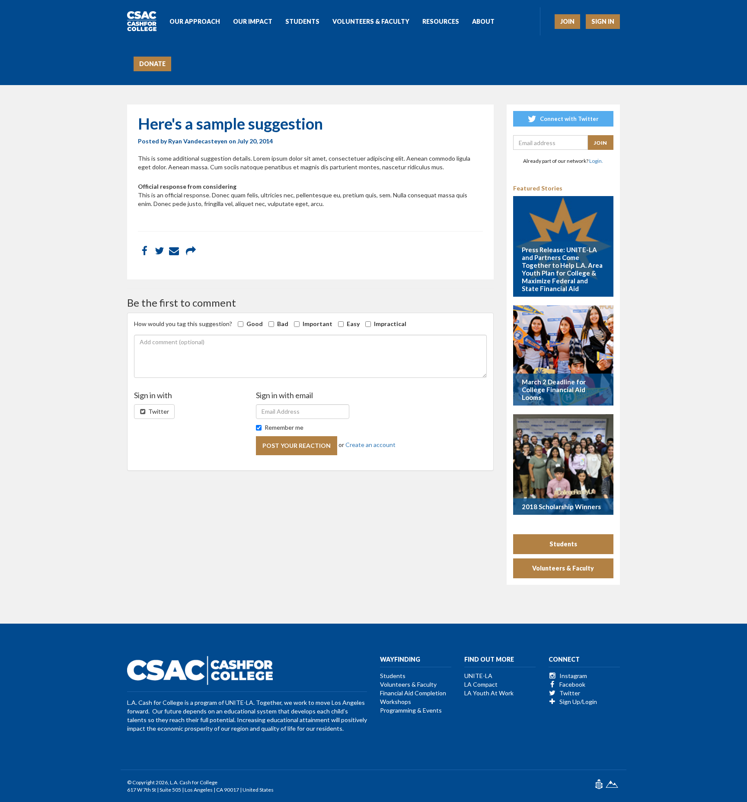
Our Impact (252, 21)
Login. (596, 161)
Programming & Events (411, 710)
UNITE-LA (478, 675)
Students (302, 21)
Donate (152, 63)
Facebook (571, 684)
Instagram (572, 675)
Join (567, 21)
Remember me (284, 427)
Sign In (602, 21)
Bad (282, 323)
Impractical (390, 323)
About (483, 21)
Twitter (158, 411)
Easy (353, 323)
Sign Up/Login (577, 701)
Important (317, 323)
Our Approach (194, 21)
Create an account (370, 444)
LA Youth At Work (489, 693)
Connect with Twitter (569, 118)
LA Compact (481, 684)
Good (254, 323)
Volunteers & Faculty (370, 21)
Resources (440, 21)
